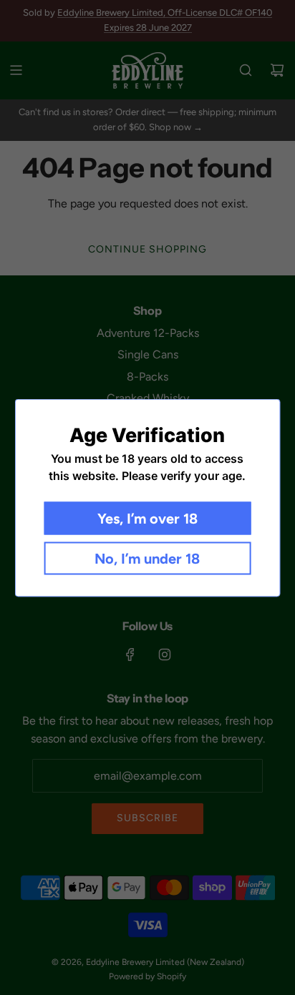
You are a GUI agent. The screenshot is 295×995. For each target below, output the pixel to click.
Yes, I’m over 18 (147, 517)
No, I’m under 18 (147, 558)
